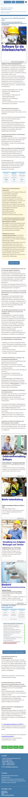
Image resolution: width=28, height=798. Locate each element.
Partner (16, 747)
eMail (13, 2)
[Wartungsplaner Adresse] (11, 765)
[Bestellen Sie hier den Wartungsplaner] (14, 52)
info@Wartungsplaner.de (11, 767)
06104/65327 (7, 2)
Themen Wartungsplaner (7, 795)
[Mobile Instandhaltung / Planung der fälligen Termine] (14, 503)
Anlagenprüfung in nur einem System (11, 547)
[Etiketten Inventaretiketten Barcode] (22, 183)
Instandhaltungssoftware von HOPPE (13, 724)
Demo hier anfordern (17, 62)
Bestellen (4, 747)
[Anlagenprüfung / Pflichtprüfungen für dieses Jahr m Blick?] (14, 546)
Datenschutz (4, 792)
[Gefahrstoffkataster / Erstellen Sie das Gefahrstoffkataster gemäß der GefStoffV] (14, 461)
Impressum (4, 791)
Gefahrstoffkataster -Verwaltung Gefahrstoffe (13, 463)
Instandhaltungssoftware (7, 736)
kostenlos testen (20, 2)
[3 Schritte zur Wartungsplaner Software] (13, 620)
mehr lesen (20, 476)
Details (10, 747)
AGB (2, 793)
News (21, 747)
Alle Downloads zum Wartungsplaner (14, 652)
